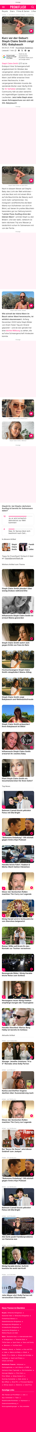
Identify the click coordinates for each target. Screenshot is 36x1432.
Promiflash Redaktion (24, 48)
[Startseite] (18, 7)
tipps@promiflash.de (14, 558)
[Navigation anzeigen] (3, 7)
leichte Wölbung (13, 331)
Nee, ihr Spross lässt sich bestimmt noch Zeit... (19, 532)
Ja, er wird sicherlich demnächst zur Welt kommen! (17, 520)
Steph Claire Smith (10, 63)
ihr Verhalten (10, 89)
